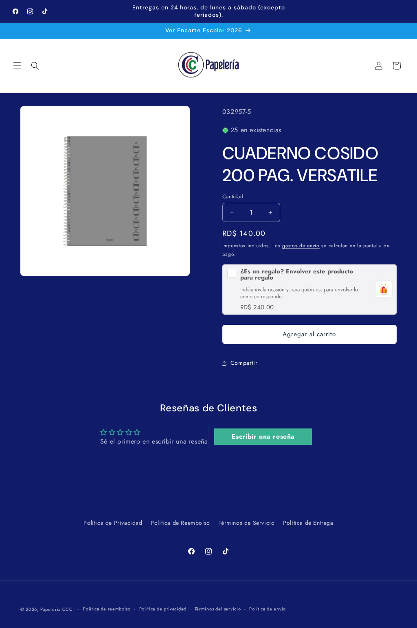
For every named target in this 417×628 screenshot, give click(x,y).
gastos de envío (301, 245)
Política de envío (267, 609)
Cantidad (232, 196)
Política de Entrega (308, 523)
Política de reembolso (107, 609)
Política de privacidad (162, 609)
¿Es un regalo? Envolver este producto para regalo (296, 275)
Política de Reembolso (180, 523)
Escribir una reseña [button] (263, 436)
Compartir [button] (243, 363)
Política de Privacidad (112, 523)
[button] (17, 66)
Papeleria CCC (56, 609)
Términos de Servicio (247, 523)
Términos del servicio (218, 609)
